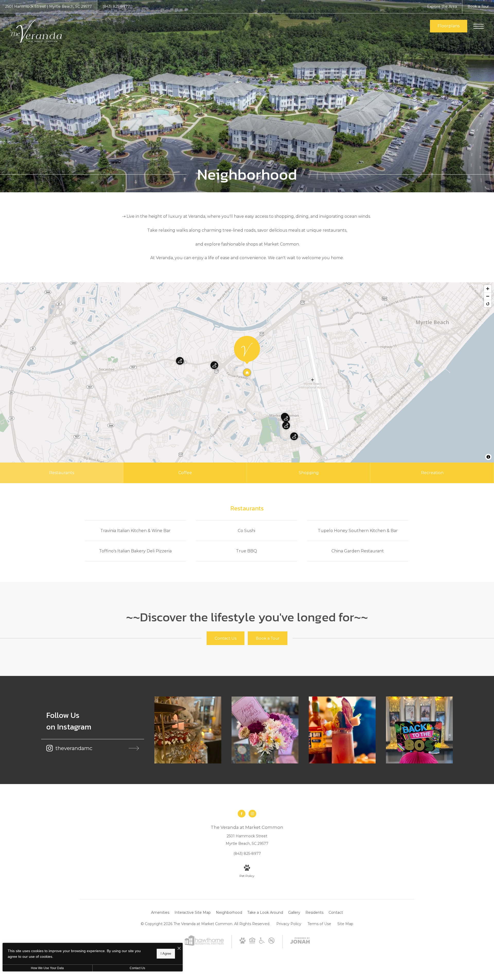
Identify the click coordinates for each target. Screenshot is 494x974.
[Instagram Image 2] (265, 730)
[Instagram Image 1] (187, 730)
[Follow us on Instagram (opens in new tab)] (252, 814)
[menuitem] (160, 912)
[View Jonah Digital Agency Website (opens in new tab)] (300, 941)
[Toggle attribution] (488, 457)
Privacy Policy (288, 923)
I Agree (166, 953)
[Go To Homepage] (36, 31)
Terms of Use (319, 923)
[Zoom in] (487, 288)
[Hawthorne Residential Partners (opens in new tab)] (204, 944)
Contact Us (137, 968)
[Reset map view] (487, 303)
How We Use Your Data (47, 968)
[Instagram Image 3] (342, 730)
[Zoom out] (487, 296)
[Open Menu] (478, 26)
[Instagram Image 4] (419, 730)
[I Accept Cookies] (179, 948)
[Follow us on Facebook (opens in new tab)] (241, 814)
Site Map (345, 923)
